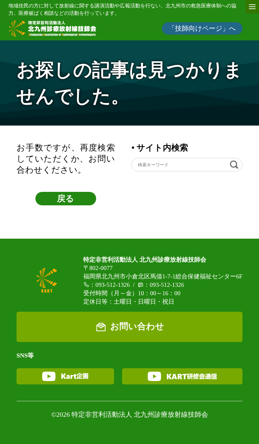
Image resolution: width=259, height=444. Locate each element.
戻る (65, 198)
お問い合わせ (137, 326)
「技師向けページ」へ (202, 28)
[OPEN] (252, 6)
